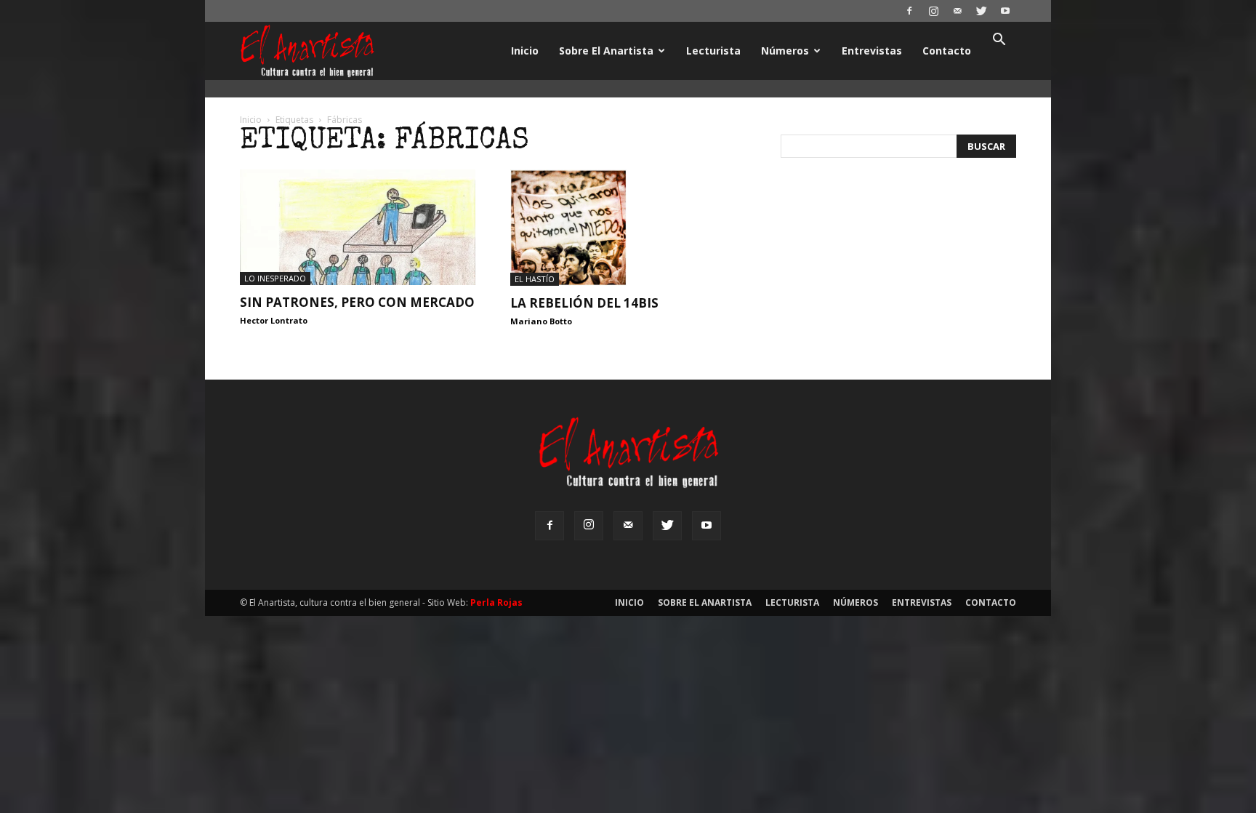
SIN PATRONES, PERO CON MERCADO (357, 302)
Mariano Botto (541, 321)
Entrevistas (872, 50)
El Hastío (535, 278)
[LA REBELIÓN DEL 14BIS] (628, 227)
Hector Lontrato (273, 320)
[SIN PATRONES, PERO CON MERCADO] (357, 227)
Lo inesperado (275, 278)
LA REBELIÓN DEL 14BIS (584, 303)
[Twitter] (981, 11)
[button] (998, 41)
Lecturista (713, 50)
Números (785, 50)
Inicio (525, 50)
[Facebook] (909, 11)
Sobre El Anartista (606, 50)
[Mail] (957, 11)
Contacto (946, 50)
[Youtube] (1005, 11)
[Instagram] (933, 11)
